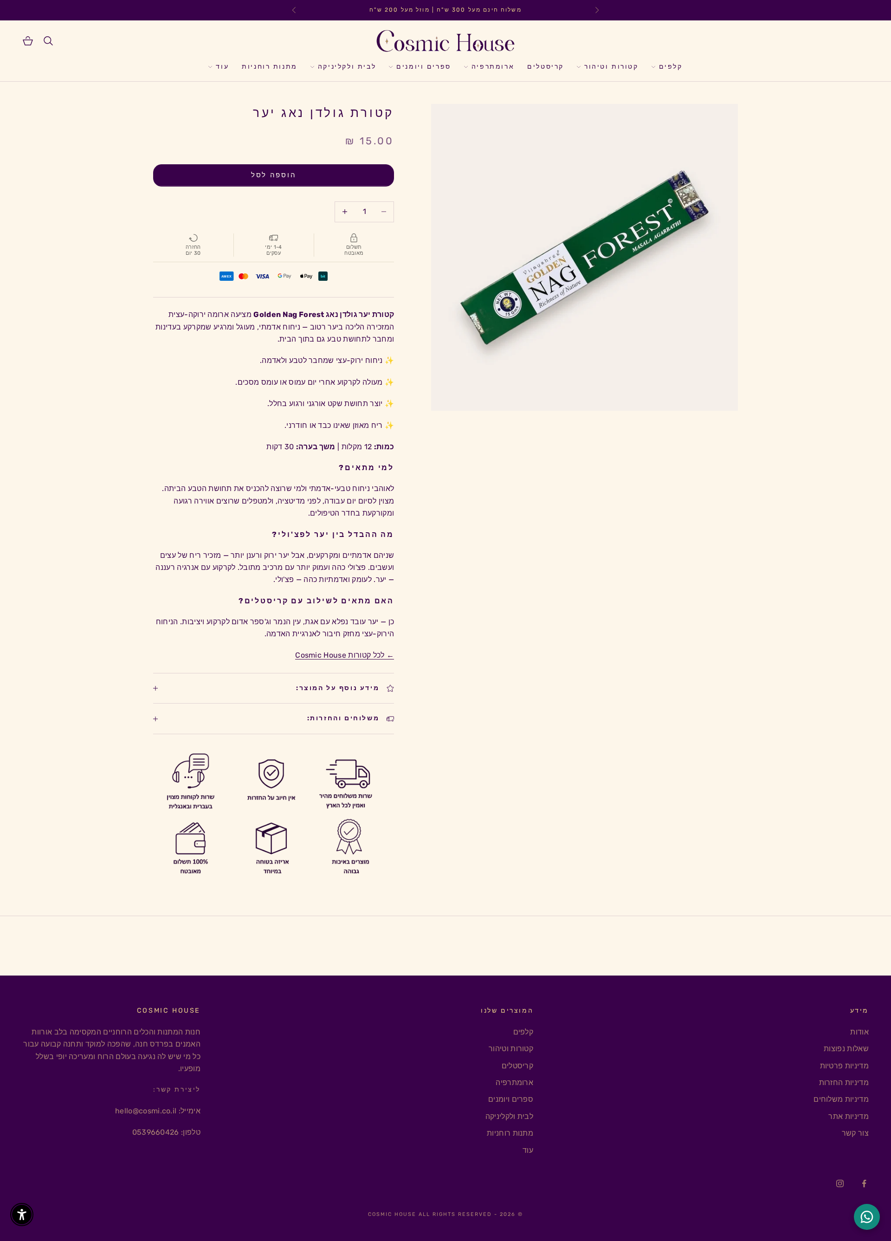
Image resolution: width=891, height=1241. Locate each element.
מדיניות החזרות (844, 1082)
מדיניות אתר (848, 1116)
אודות (859, 1032)
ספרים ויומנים (423, 67)
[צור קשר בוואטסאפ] (867, 1217)
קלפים (671, 67)
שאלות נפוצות (846, 1048)
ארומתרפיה (492, 67)
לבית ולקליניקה (347, 67)
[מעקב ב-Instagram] (840, 1183)
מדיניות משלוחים (841, 1099)
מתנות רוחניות (269, 67)
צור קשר (855, 1133)
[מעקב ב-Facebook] (864, 1183)
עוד (222, 67)
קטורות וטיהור (611, 67)
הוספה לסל (273, 175)
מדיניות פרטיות (844, 1065)
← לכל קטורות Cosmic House (344, 655)
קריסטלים (545, 67)
